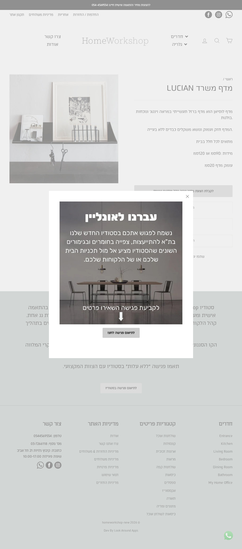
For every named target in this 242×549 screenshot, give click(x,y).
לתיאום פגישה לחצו (121, 333)
